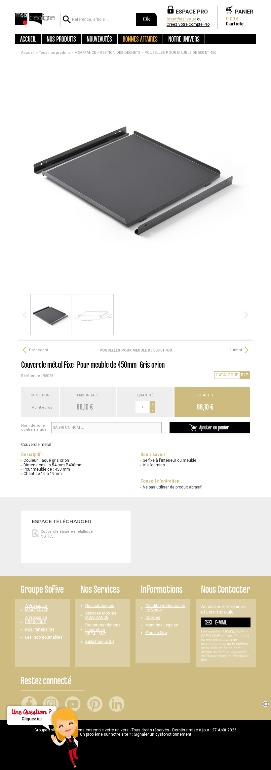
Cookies (152, 618)
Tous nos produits (54, 53)
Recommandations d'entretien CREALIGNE (103, 629)
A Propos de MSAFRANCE (36, 608)
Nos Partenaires (40, 629)
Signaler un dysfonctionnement (162, 734)
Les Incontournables (43, 637)
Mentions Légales (161, 625)
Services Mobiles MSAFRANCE (100, 615)
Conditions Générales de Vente (165, 608)
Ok (146, 19)
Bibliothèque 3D (99, 642)
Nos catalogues (99, 606)
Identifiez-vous (181, 19)
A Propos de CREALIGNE (36, 620)
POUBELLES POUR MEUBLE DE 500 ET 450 (180, 53)
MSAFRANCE (85, 53)
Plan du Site (156, 633)
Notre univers (184, 39)
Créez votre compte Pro (188, 24)
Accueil (28, 39)
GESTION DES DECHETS (120, 53)
